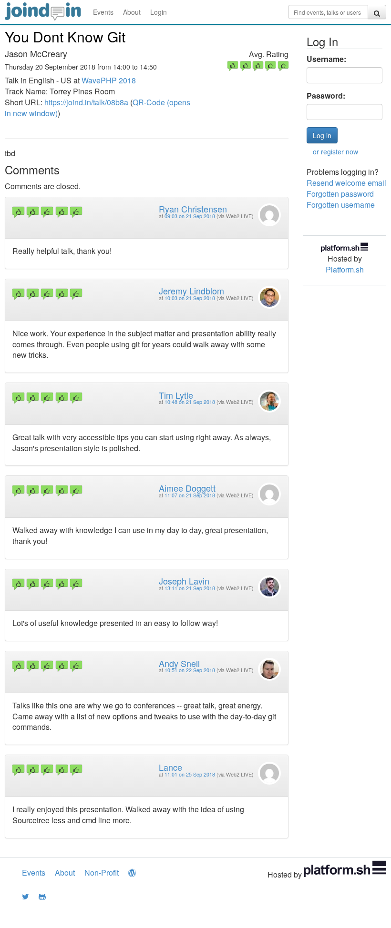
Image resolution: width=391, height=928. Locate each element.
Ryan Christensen (193, 208)
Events (103, 12)
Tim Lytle (176, 395)
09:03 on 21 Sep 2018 (190, 216)
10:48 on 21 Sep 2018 (190, 401)
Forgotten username (341, 204)
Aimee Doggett (187, 488)
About (132, 12)
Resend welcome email (346, 182)
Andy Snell (179, 663)
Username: (326, 59)
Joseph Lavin (184, 581)
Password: (326, 96)
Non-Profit (101, 872)
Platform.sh (345, 269)
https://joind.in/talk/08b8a (86, 102)
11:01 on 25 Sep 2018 (190, 774)
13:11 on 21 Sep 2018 (190, 588)
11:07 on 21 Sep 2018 (190, 495)
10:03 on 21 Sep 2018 (190, 298)
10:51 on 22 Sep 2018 (190, 670)
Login (158, 12)
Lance (170, 767)
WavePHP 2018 (109, 80)
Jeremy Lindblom (191, 290)
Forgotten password (340, 193)
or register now (335, 151)
